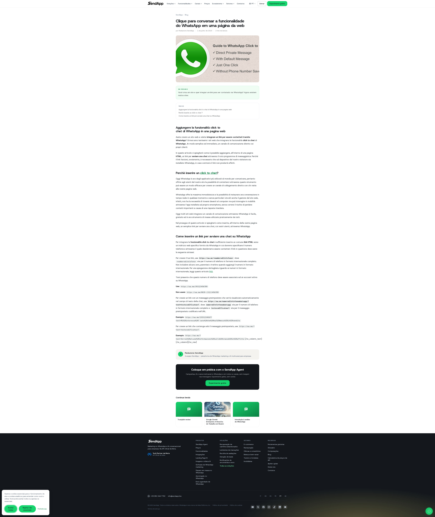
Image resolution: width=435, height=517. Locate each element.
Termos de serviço (154, 509)
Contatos (240, 4)
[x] (258, 507)
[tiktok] (274, 507)
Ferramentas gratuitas (276, 444)
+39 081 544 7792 (158, 496)
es (270, 496)
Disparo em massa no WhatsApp (204, 471)
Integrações (200, 455)
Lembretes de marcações (229, 450)
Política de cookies (236, 505)
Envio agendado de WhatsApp (203, 483)
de (285, 496)
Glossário (271, 448)
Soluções (170, 4)
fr (275, 496)
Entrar (262, 4)
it (260, 496)
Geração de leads (226, 457)
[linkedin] (280, 507)
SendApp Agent (202, 444)
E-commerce (249, 444)
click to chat (208, 173)
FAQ (211, 271)
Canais (197, 4)
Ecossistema (217, 4)
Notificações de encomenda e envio (227, 461)
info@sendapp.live (174, 496)
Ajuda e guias (273, 464)
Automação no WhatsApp (201, 477)
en (265, 496)
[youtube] (253, 507)
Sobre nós (271, 467)
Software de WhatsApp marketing (204, 466)
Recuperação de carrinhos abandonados (229, 445)
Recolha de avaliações (228, 453)
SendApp (179, 15)
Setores (229, 4)
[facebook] (263, 507)
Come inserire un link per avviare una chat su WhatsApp (199, 116)
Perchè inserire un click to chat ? (191, 113)
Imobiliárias (248, 461)
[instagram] (269, 507)
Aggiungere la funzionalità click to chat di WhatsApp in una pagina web (205, 110)
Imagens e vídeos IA (203, 461)
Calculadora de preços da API (277, 459)
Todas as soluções (227, 466)
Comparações (273, 451)
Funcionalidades (184, 4)
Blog (186, 15)
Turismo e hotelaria (251, 458)
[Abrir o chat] (429, 511)
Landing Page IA (202, 458)
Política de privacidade (220, 505)
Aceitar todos (11, 509)
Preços (207, 4)
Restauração (248, 448)
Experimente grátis (277, 4)
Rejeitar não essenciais (27, 509)
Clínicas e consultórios (252, 451)
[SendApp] (155, 3)
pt (253, 4)
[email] (285, 507)
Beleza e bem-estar (251, 455)
